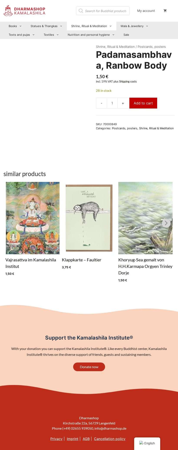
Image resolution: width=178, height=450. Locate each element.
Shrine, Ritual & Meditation (89, 26)
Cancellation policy (109, 439)
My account (146, 11)
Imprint (72, 439)
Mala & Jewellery (132, 26)
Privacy (56, 439)
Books (13, 26)
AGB (86, 439)
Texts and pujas (19, 34)
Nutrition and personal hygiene (89, 34)
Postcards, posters (124, 128)
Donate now (89, 367)
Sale (126, 34)
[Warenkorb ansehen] (165, 10)
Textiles (49, 34)
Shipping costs (128, 81)
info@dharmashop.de (110, 428)
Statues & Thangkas (44, 26)
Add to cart (143, 103)
